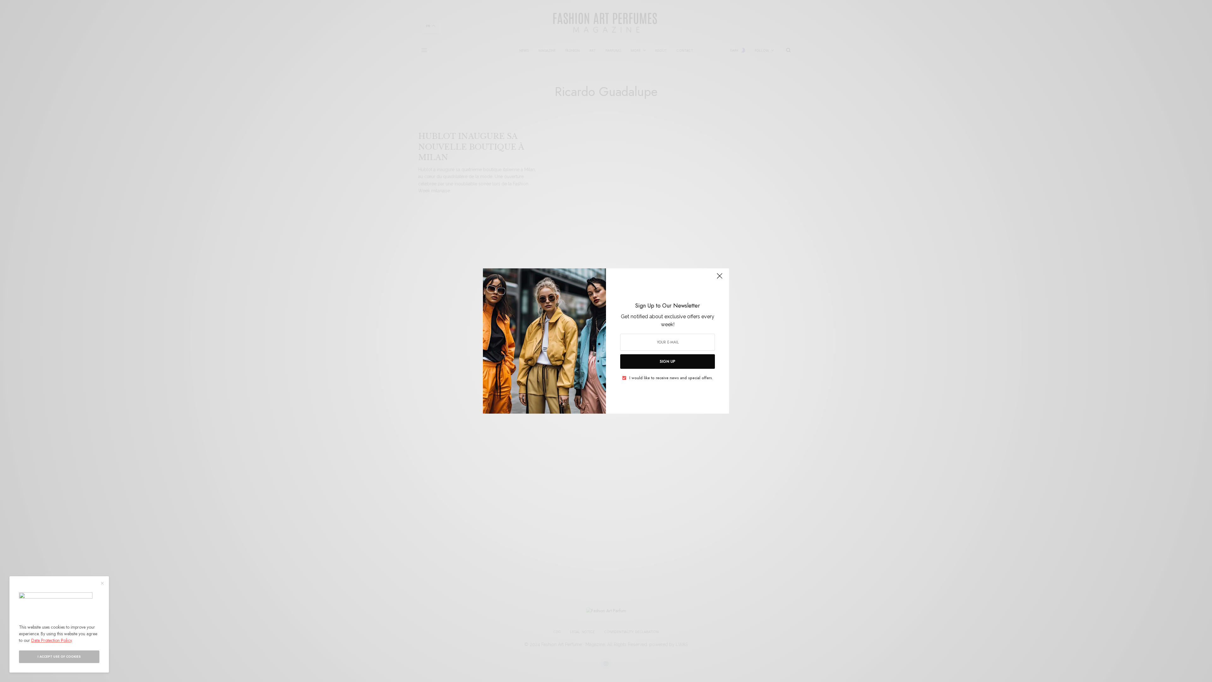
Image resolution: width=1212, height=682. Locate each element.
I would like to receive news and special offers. (671, 378)
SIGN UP (667, 361)
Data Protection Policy (51, 640)
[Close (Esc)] (719, 278)
